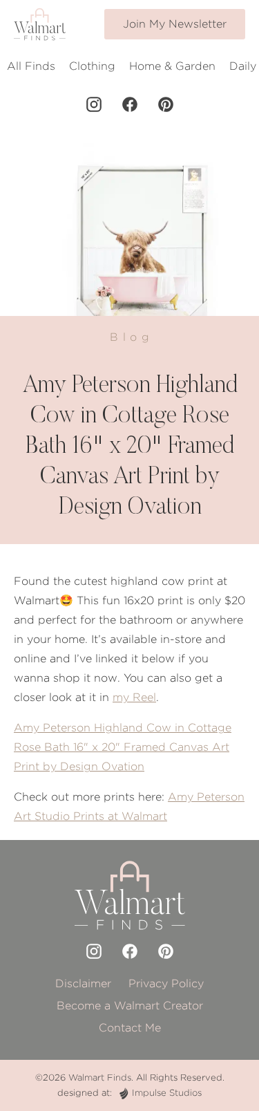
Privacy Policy (166, 983)
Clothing (92, 66)
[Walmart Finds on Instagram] (94, 104)
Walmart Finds (99, 1077)
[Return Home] (40, 24)
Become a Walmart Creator (130, 1005)
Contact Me (130, 1027)
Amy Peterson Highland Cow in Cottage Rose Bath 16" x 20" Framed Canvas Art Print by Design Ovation (122, 747)
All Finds (31, 66)
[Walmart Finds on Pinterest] (166, 104)
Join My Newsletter (175, 23)
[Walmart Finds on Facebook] (130, 104)
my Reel (134, 697)
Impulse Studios (167, 1092)
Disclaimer (83, 983)
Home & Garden (172, 66)
